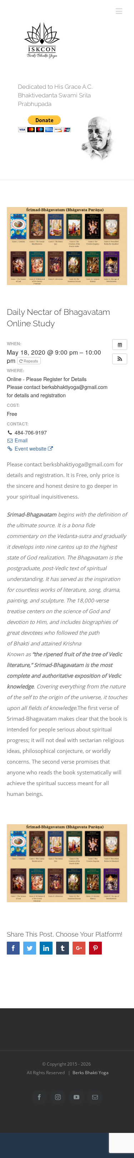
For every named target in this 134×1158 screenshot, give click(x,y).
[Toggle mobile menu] (119, 11)
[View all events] (119, 344)
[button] (120, 359)
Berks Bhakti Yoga (91, 1073)
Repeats (31, 361)
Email (20, 440)
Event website (30, 448)
